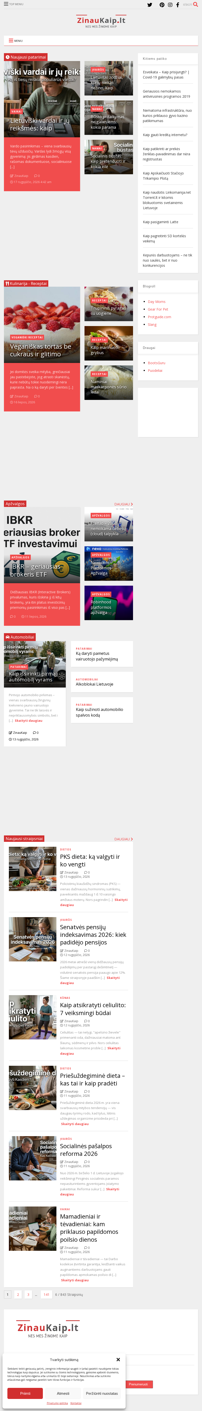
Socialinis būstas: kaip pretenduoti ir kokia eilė (108, 161)
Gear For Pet (158, 309)
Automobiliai (87, 679)
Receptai (99, 300)
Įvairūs (98, 69)
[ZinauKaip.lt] (101, 26)
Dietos (65, 849)
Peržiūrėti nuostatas (102, 1393)
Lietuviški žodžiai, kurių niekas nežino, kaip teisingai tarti (107, 85)
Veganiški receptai (27, 337)
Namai (97, 109)
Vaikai (16, 111)
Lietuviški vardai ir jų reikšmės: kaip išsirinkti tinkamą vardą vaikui (40, 132)
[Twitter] (149, 4)
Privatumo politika (57, 1403)
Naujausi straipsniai (24, 839)
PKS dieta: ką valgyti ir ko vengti (90, 860)
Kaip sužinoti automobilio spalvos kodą (99, 712)
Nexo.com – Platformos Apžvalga (101, 568)
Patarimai (18, 667)
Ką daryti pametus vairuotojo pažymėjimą (97, 656)
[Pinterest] (162, 4)
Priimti (25, 1393)
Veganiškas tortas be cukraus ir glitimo (40, 350)
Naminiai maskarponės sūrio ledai (109, 387)
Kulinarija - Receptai (28, 283)
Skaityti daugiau (28, 720)
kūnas (65, 998)
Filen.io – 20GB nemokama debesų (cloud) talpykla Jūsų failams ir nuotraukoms (108, 533)
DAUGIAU (122, 839)
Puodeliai (155, 370)
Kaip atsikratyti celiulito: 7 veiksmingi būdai (93, 1009)
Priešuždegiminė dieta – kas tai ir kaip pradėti (92, 1079)
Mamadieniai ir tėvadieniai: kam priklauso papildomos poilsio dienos (89, 1227)
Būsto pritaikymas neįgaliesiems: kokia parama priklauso (107, 124)
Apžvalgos (15, 504)
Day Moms (157, 301)
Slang (152, 324)
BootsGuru (156, 363)
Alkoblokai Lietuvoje (94, 684)
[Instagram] (170, 4)
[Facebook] (177, 4)
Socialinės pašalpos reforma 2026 (86, 1150)
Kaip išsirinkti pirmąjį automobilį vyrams (33, 676)
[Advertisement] (68, 233)
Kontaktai (76, 1403)
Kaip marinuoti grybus (104, 350)
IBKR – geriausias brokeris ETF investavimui (35, 574)
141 (47, 1294)
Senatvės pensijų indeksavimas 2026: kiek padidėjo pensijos (93, 934)
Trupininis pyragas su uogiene (108, 310)
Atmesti (63, 1393)
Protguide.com (159, 316)
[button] (118, 1359)
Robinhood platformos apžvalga (101, 607)
